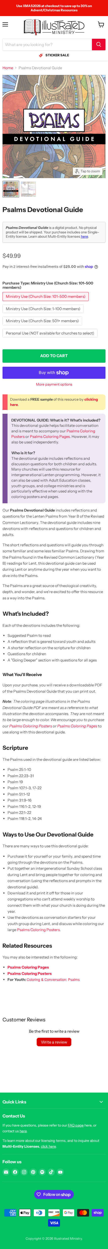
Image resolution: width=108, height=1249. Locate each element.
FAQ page (76, 1125)
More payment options (54, 384)
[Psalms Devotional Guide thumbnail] (11, 189)
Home (8, 68)
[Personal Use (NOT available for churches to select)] (51, 338)
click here (48, 1146)
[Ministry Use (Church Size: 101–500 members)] (46, 302)
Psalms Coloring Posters (30, 726)
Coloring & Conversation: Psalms (53, 979)
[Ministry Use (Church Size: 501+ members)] (43, 326)
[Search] (98, 44)
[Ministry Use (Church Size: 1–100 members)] (44, 314)
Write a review (54, 1042)
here (84, 236)
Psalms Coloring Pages (50, 436)
